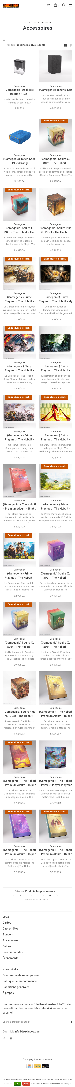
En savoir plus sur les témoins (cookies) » (51, 1083)
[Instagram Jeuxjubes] (11, 1039)
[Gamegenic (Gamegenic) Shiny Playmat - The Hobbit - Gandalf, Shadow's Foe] (19, 343)
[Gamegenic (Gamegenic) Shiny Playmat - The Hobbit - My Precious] (55, 274)
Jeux (6, 917)
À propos (8, 993)
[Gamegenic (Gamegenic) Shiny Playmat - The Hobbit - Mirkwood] (55, 343)
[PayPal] (37, 1067)
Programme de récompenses (21, 975)
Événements (10, 958)
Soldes (7, 946)
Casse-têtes (10, 929)
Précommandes (13, 952)
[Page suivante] (56, 895)
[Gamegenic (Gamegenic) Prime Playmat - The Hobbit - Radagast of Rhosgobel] (19, 550)
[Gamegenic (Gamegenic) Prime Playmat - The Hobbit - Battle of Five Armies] (19, 412)
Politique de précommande (20, 981)
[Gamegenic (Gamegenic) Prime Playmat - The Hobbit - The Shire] (55, 481)
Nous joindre (10, 969)
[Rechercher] (64, 5)
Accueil (28, 22)
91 (50, 895)
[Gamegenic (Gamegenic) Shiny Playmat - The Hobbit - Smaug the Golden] (55, 412)
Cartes (7, 923)
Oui (17, 1083)
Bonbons (8, 934)
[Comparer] (49, 5)
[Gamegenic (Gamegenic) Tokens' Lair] (55, 66)
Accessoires (44, 22)
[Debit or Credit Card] (45, 1067)
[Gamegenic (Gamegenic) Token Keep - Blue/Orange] (19, 136)
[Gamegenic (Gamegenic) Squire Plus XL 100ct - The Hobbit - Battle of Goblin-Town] (19, 688)
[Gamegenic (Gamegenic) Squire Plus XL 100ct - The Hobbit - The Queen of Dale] (55, 205)
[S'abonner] (68, 1022)
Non (26, 1083)
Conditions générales (16, 987)
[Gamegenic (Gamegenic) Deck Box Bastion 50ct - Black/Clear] (19, 66)
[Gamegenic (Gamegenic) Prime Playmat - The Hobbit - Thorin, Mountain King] (19, 274)
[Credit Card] (29, 1067)
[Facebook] (4, 1039)
